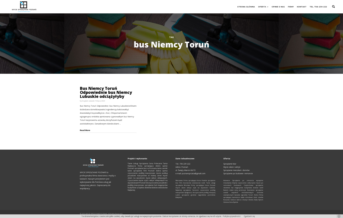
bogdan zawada (88, 101)
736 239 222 (185, 163)
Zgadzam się (249, 216)
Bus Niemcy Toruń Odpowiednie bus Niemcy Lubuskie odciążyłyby (106, 92)
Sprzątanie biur (229, 163)
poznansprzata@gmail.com (193, 173)
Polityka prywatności (232, 216)
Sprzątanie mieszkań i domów (236, 170)
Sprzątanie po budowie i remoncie (238, 173)
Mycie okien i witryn (231, 167)
